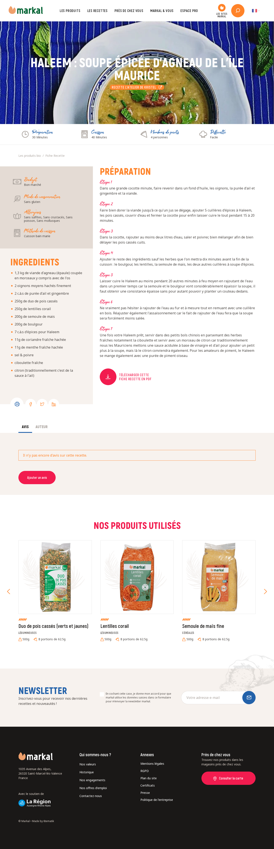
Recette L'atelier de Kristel (135, 87)
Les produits (70, 11)
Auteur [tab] (42, 426)
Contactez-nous (90, 796)
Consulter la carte (231, 778)
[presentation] (8, 591)
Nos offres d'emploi (93, 788)
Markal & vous (162, 11)
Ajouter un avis (37, 477)
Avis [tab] (25, 426)
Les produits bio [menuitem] (29, 156)
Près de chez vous (129, 11)
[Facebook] (30, 404)
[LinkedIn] (53, 404)
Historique (86, 772)
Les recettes (97, 11)
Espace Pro (189, 11)
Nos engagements (92, 780)
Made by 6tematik (43, 821)
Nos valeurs (87, 764)
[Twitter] (42, 404)
